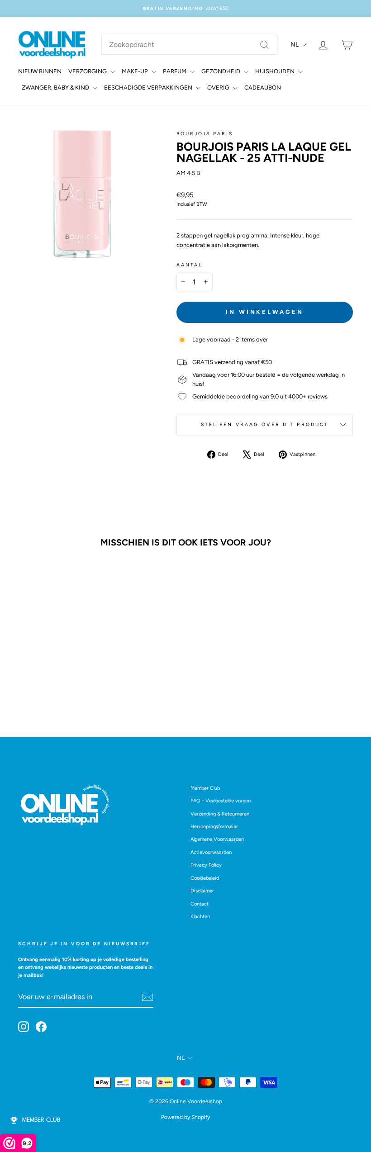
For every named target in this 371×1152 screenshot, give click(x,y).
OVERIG (219, 87)
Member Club (205, 788)
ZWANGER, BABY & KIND (56, 87)
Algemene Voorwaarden (217, 839)
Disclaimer (202, 891)
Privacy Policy (206, 865)
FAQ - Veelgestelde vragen (220, 801)
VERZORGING (88, 71)
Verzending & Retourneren (219, 814)
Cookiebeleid (204, 878)
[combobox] (189, 45)
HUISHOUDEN (275, 71)
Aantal (189, 265)
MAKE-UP (135, 71)
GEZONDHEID (221, 71)
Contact (199, 904)
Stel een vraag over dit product (265, 424)
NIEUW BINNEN (40, 71)
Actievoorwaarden (211, 852)
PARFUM (175, 71)
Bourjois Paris (204, 134)
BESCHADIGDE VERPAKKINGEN (149, 87)
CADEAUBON (262, 87)
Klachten (200, 917)
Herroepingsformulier (214, 827)
